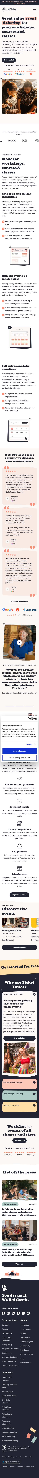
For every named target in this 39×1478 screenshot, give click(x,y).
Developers (24, 1350)
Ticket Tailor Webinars (7, 1378)
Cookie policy (7, 1353)
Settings (29, 744)
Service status (25, 1363)
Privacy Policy (21, 1467)
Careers (5, 1329)
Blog (22, 1358)
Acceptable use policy (10, 1349)
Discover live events (9, 1396)
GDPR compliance (9, 1361)
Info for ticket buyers (10, 1357)
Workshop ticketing (9, 1432)
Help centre (25, 1337)
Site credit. (28, 1457)
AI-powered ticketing (10, 1441)
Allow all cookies (19, 751)
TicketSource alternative (7, 1415)
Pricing (23, 1333)
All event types (7, 1391)
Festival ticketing (8, 1436)
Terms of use (7, 1333)
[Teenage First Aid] (15, 922)
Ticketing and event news (10, 1385)
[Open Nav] (34, 9)
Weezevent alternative (6, 1422)
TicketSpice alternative (6, 1408)
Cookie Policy (30, 1467)
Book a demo (25, 1329)
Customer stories (10, 1204)
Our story (5, 1325)
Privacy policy (7, 1344)
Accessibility (25, 1346)
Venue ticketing (8, 1428)
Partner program (26, 1342)
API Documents (26, 1354)
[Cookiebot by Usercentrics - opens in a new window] (28, 718)
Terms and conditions (6, 1339)
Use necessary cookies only (19, 758)
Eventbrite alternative (6, 1401)
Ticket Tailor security (10, 1365)
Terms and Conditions (8, 1467)
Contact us (24, 1325)
